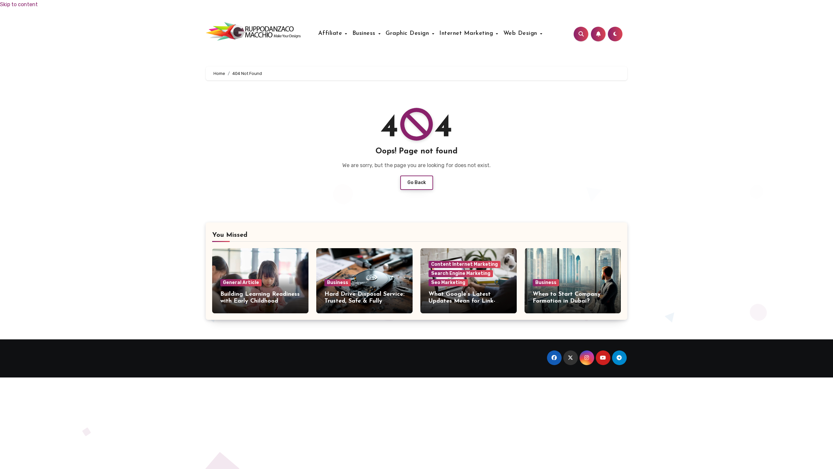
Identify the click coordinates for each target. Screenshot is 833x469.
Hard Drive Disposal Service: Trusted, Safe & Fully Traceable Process (364, 301)
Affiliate (331, 33)
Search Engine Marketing (460, 273)
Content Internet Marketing (464, 264)
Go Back (416, 182)
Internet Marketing (467, 33)
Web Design (521, 33)
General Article (241, 282)
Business (365, 33)
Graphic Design (408, 33)
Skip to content (19, 4)
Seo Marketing (448, 282)
